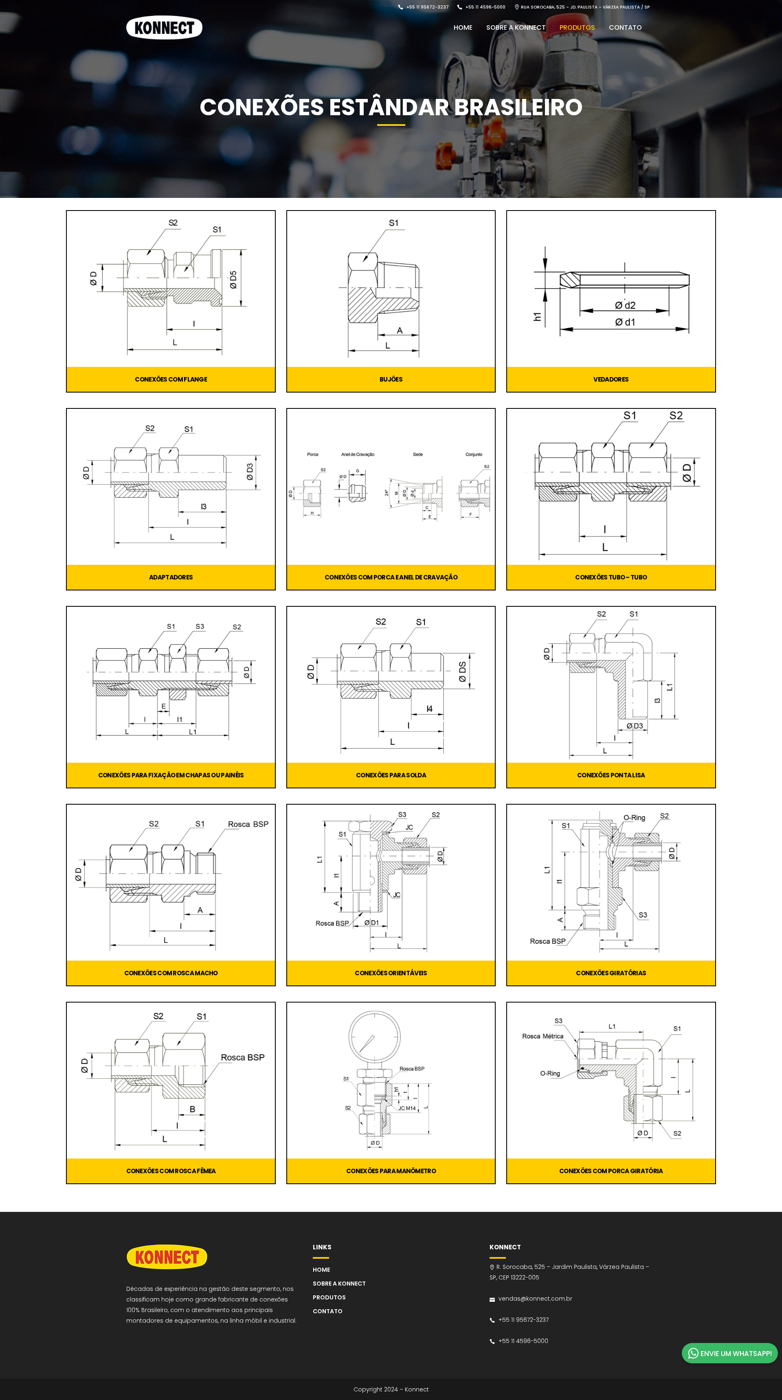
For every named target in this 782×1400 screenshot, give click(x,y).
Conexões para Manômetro (391, 1171)
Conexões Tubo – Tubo (611, 577)
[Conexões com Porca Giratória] (611, 1081)
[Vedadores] (611, 289)
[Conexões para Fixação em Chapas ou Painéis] (171, 685)
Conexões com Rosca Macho (171, 973)
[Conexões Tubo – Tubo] (611, 487)
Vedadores (610, 379)
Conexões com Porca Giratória (611, 1171)
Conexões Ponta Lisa (611, 775)
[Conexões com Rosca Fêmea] (171, 1081)
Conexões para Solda (391, 775)
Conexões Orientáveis (391, 973)
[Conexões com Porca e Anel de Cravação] (391, 487)
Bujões (391, 379)
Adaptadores (171, 577)
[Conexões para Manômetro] (391, 1081)
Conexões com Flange (171, 379)
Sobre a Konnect (339, 1283)
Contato (328, 1311)
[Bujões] (391, 289)
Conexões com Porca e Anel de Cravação (391, 577)
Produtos (329, 1297)
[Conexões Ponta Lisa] (611, 685)
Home (321, 1270)
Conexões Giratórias (611, 973)
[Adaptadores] (171, 487)
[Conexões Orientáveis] (391, 883)
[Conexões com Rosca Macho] (171, 883)
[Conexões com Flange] (171, 289)
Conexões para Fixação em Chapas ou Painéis (171, 775)
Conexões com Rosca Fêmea (171, 1171)
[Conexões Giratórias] (611, 883)
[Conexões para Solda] (391, 685)
